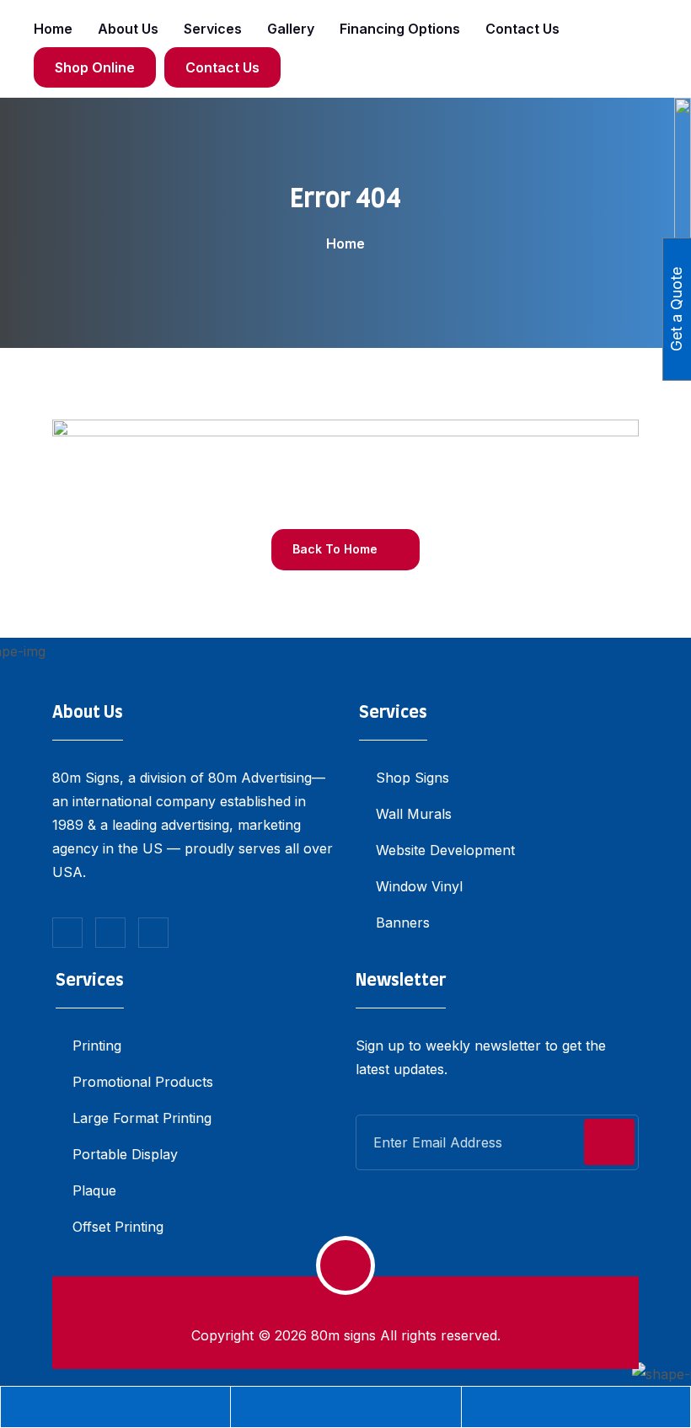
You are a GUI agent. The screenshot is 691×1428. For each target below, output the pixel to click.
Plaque (94, 1190)
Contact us (522, 28)
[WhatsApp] (576, 1407)
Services (213, 28)
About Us (128, 28)
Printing (96, 1045)
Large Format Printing (142, 1118)
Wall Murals (414, 813)
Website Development (445, 850)
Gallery (290, 28)
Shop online (95, 67)
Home (53, 28)
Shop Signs (412, 777)
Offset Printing (117, 1226)
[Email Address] (345, 1407)
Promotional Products (142, 1081)
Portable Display (125, 1154)
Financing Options (400, 28)
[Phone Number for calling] (115, 1407)
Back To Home (336, 549)
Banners (403, 922)
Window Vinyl (419, 886)
